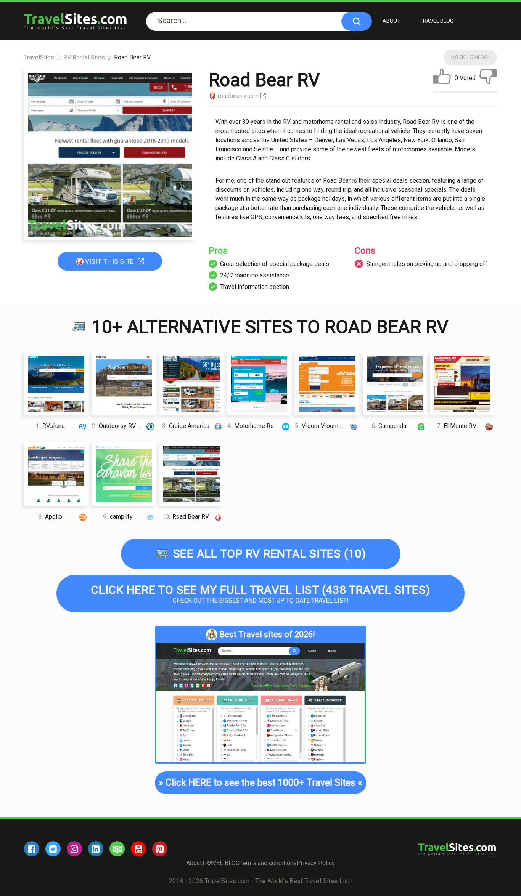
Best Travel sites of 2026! (267, 634)
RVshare (50, 426)
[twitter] (53, 848)
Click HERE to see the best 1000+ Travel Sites (260, 782)
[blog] (117, 848)
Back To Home (470, 57)
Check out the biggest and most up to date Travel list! (260, 593)
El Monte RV (456, 426)
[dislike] (488, 78)
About (391, 21)
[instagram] (74, 848)
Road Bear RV (185, 516)
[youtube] (138, 848)
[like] (442, 78)
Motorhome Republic (258, 426)
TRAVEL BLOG (436, 21)
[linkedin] (95, 848)
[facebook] (31, 848)
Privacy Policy (316, 863)
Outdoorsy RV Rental (123, 426)
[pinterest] (159, 848)
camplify (118, 516)
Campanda (388, 426)
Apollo (50, 516)
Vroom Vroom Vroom (326, 426)
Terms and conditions (268, 863)
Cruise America (185, 426)
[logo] (75, 21)
